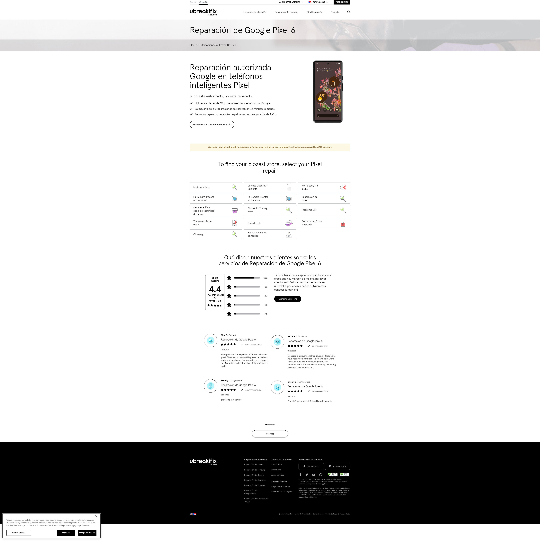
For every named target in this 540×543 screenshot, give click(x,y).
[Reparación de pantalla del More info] (270, 223)
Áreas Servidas (277, 475)
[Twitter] (307, 475)
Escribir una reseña (287, 299)
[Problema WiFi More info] (324, 210)
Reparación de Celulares (255, 480)
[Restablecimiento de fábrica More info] (270, 234)
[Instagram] (321, 475)
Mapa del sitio (345, 514)
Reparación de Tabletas (254, 485)
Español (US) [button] (319, 2)
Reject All (66, 533)
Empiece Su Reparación (255, 460)
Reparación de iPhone (254, 465)
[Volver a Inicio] (205, 12)
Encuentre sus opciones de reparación (212, 124)
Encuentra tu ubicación (254, 12)
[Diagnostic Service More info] (216, 187)
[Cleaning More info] (216, 234)
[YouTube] (314, 475)
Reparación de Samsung (254, 470)
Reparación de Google (254, 475)
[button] (291, 2)
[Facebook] (301, 475)
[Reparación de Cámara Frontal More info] (270, 199)
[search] (346, 12)
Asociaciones (277, 465)
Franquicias (276, 470)
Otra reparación (314, 12)
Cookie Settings (331, 514)
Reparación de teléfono (286, 12)
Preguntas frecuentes (280, 487)
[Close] (96, 516)
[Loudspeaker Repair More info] (324, 187)
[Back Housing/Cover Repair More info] (270, 187)
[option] (236, 352)
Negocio (335, 12)
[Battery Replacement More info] (324, 223)
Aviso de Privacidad (302, 514)
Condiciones (317, 514)
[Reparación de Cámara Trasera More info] (216, 199)
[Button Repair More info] (324, 199)
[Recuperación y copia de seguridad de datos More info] (216, 211)
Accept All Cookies (87, 533)
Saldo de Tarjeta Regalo (281, 492)
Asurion (193, 2)
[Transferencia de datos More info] (216, 223)
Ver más (270, 434)
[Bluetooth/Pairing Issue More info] (270, 210)
